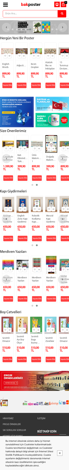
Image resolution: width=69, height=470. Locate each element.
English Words (5, 65)
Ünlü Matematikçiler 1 (37, 158)
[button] (8, 29)
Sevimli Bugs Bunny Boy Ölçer (36, 340)
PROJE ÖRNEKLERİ (12, 424)
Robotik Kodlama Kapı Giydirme (36, 219)
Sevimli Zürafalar (49, 339)
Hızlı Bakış (9, 55)
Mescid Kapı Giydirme (50, 219)
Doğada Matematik (51, 158)
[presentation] (6, 158)
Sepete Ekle (7, 85)
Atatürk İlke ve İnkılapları (50, 65)
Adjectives (22, 65)
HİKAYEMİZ (8, 418)
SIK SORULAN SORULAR (14, 430)
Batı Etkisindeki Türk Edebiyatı (22, 158)
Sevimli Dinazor (6, 339)
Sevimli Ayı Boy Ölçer (20, 339)
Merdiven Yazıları (22, 279)
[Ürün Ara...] (62, 13)
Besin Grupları (35, 65)
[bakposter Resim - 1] (17, 112)
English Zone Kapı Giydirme (22, 219)
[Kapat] (60, 453)
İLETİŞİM (41, 418)
